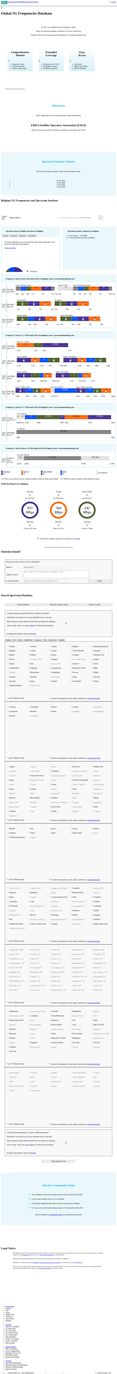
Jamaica (96, 910)
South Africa (55, 807)
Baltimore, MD (99, 950)
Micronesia (76, 1029)
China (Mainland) (57, 1016)
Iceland (96, 659)
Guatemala (97, 906)
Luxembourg (56, 668)
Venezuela (76, 924)
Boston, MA (14, 954)
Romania (33, 677)
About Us (66, 1373)
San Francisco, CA (37, 986)
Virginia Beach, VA (58, 990)
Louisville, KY (78, 968)
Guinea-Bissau (99, 784)
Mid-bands (22, 236)
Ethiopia (96, 780)
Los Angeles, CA (58, 968)
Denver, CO (56, 959)
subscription (26, 1255)
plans (78, 539)
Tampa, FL (97, 986)
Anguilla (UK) (36, 888)
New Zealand (77, 1034)
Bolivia (96, 893)
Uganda (75, 811)
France (53, 655)
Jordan (74, 829)
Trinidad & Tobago (16, 924)
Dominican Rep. (78, 902)
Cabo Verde (35, 771)
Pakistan (12, 1038)
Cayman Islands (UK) (59, 897)
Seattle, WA (77, 986)
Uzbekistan (34, 716)
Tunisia (54, 811)
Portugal (12, 677)
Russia (53, 711)
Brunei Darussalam (16, 1016)
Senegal (75, 802)
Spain (32, 681)
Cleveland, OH (78, 954)
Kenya (11, 789)
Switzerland (76, 681)
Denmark (96, 651)
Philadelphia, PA (99, 977)
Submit (99, 581)
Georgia (75, 707)
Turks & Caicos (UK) (38, 924)
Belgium (75, 646)
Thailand (12, 1047)
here (34, 634)
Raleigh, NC (56, 981)
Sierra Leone (14, 807)
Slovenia (12, 681)
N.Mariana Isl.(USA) (101, 1034)
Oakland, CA (35, 977)
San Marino (56, 677)
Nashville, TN (78, 972)
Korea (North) (35, 1025)
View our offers (10, 248)
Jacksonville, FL (99, 963)
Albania (12, 646)
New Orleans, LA (100, 972)
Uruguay (54, 924)
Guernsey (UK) (36, 659)
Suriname (96, 919)
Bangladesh (76, 1011)
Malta (95, 668)
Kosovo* (75, 664)
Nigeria (96, 798)
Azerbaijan (34, 707)
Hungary (54, 659)
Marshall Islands (57, 1029)
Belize (54, 893)
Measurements (27, 2)
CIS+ (14, 640)
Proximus (6, 472)
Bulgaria (12, 651)
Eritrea (54, 780)
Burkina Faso (98, 767)
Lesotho (33, 789)
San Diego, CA (15, 986)
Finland (33, 655)
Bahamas (12, 892)
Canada (33, 897)
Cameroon (55, 771)
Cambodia (34, 1016)
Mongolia (97, 1029)
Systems (19, 2)
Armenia (12, 707)
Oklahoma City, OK (80, 977)
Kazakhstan (98, 707)
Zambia (96, 811)
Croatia (33, 651)
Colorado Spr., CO (16, 959)
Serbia (74, 677)
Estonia (12, 655)
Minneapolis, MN (58, 972)
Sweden (54, 681)
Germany (75, 655)
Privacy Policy (40, 1373)
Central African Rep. (80, 771)
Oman (32, 833)
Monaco (12, 672)
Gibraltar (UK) (98, 655)
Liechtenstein (14, 668)
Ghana (53, 784)
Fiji (95, 1016)
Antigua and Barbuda (59, 888)
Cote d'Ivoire (77, 776)
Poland (95, 672)
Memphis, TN (14, 972)
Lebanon (12, 833)
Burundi (12, 771)
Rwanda (33, 802)
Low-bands (13, 236)
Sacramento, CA (78, 981)
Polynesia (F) (98, 1038)
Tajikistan (76, 711)
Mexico (33, 915)
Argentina (76, 888)
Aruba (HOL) (98, 888)
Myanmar (12, 1034)
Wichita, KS (98, 990)
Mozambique (35, 798)
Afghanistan (13, 1011)
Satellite (61, 640)
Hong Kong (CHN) (16, 1020)
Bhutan (96, 1011)
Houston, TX (56, 963)
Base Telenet (47, 472)
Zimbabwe (13, 816)
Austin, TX (55, 950)
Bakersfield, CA (78, 950)
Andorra (33, 646)
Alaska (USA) (14, 888)
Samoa (12, 1043)
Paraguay (96, 915)
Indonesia (54, 1020)
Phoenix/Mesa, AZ (16, 981)
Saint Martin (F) (78, 920)
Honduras (75, 910)
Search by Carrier (94, 605)
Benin (53, 767)
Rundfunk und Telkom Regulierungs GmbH (46, 1262)
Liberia (54, 789)
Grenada (54, 906)
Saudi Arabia (77, 833)
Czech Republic (78, 651)
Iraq (31, 829)
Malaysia (12, 1029)
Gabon (12, 784)
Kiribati (12, 1025)
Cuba (32, 901)
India (32, 1020)
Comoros (13, 776)
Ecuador (96, 901)
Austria (54, 646)
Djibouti (96, 776)
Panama (75, 915)
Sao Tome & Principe (59, 802)
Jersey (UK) (56, 664)
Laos (74, 1025)
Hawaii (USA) (57, 911)
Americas (38, 640)
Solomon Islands (57, 1042)
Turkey (96, 681)
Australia (54, 1011)
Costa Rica (13, 901)
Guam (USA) (77, 1016)
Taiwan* (96, 1042)
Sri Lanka (76, 1042)
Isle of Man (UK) (79, 659)
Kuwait (96, 829)
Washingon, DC (78, 990)
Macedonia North (78, 668)
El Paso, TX (98, 959)
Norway (75, 672)
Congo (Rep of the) (58, 776)
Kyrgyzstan (13, 711)
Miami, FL (97, 968)
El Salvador (13, 906)
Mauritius (76, 793)
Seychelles (97, 802)
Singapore (34, 1042)
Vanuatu (96, 1047)
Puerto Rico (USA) (37, 920)
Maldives (34, 1029)
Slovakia (96, 677)
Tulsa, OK (13, 990)
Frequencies (11, 2)
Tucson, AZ (35, 990)
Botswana (76, 767)
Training (35, 2)
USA (44, 640)
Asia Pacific (53, 640)
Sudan (95, 807)
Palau (32, 1038)
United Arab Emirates (17, 837)
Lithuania (33, 668)
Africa (20, 640)
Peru (11, 919)
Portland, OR (35, 981)
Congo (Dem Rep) (37, 776)
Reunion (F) (14, 802)
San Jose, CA (56, 986)
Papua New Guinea (58, 1038)
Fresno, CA (35, 963)
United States (35, 1090)
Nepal (53, 1034)
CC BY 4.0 (79, 1262)
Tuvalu (75, 1047)
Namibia (54, 798)
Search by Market (23, 605)
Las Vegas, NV (36, 968)
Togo (32, 811)
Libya (74, 789)
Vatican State (35, 686)
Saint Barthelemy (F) (59, 920)
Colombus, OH (99, 954)
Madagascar (98, 789)
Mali (32, 793)
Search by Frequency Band (59, 605)
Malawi (12, 793)
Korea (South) (56, 1025)
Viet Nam (12, 1051)
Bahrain (12, 829)
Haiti (32, 911)
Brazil (11, 897)
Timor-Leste (35, 1047)
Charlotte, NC (35, 954)
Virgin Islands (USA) (17, 928)
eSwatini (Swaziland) (80, 780)
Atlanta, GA (35, 950)
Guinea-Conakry (78, 784)
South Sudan (77, 807)
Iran (73, 1020)
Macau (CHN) (98, 1025)
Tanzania (12, 811)
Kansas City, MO (16, 968)
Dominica (55, 902)
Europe (8, 640)
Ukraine (12, 716)
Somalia (33, 807)
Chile (74, 897)
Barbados (33, 892)
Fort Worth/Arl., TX (17, 963)
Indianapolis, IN (78, 963)
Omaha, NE (56, 977)
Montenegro (34, 672)
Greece (11, 659)
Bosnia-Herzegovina (100, 646)
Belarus (54, 707)
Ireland (11, 664)
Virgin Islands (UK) (100, 924)
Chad (95, 771)
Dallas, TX (34, 959)
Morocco (12, 798)
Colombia (97, 897)
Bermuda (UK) (77, 892)
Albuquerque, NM (16, 950)
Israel (53, 829)
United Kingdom (15, 685)
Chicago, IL (56, 954)
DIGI (64, 472)
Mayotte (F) (98, 793)
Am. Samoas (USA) (38, 1011)
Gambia (33, 784)
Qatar (53, 833)
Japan (95, 1020)
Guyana (12, 911)
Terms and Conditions (46, 1255)
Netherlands (55, 672)
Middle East (28, 640)
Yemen (33, 837)
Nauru (33, 1034)
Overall (5, 236)
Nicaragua (55, 915)
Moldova (33, 711)
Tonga (54, 1047)
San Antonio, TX (100, 981)
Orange (26, 472)
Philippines (76, 1038)
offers (32, 626)
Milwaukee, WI (36, 972)
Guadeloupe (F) (78, 906)
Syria (95, 833)
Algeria (12, 767)
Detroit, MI (76, 959)
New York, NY (15, 977)
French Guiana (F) (37, 906)
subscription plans (93, 698)
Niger (74, 798)
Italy (31, 664)
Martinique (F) (15, 915)
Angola (33, 767)
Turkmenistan (98, 711)
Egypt (11, 780)
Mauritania (55, 793)
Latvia (95, 664)
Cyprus (54, 651)
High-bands (32, 236)
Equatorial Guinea (37, 780)
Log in (113, 2)
